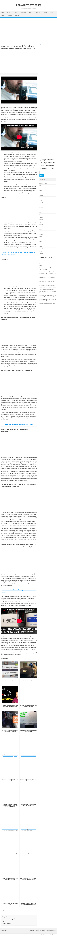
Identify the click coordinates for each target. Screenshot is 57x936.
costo (40, 200)
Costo (45, 12)
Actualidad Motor (43, 183)
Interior (41, 219)
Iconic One (40, 934)
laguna (40, 221)
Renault (9, 12)
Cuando (3, 15)
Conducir (41, 197)
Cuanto (41, 205)
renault (41, 243)
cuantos (41, 207)
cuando (41, 202)
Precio (40, 239)
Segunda (41, 248)
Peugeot (41, 234)
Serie (40, 251)
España (41, 214)
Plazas (40, 236)
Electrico (41, 212)
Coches (41, 195)
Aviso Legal (31, 930)
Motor (40, 229)
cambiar (41, 188)
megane (41, 224)
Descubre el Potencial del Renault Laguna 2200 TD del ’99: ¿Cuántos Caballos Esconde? (47, 273)
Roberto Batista (7, 74)
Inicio (2, 12)
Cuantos (23, 12)
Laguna (16, 12)
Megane (38, 12)
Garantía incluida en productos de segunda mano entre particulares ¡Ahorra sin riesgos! (10, 921)
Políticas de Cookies (40, 930)
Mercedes (41, 226)
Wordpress (54, 934)
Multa (40, 231)
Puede (40, 241)
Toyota (41, 253)
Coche (7, 910)
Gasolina (41, 217)
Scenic (51, 12)
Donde (40, 209)
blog (40, 185)
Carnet (40, 190)
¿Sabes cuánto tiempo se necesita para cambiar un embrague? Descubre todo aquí (47, 291)
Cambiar (30, 12)
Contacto (17, 15)
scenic (40, 246)
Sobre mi (10, 15)
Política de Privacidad (51, 930)
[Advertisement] (28, 28)
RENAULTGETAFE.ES (28, 5)
